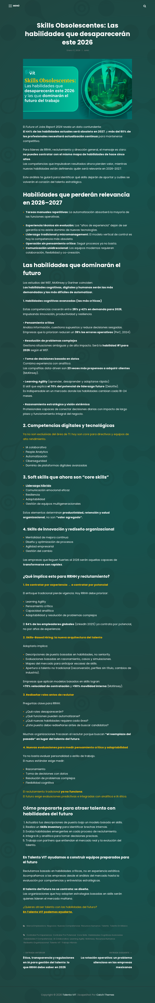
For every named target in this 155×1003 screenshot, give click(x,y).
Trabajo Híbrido (69, 942)
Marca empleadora (36, 925)
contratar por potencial (64, 935)
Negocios (51, 925)
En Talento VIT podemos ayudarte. (48, 912)
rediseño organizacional (36, 942)
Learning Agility (77, 938)
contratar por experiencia (39, 935)
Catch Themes (105, 995)
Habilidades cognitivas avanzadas (105, 935)
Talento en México (119, 925)
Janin (86, 50)
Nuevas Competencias (69, 925)
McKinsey (90, 938)
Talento (105, 925)
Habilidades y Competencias (38, 938)
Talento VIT (55, 942)
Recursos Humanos (91, 925)
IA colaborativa (61, 938)
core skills (82, 935)
